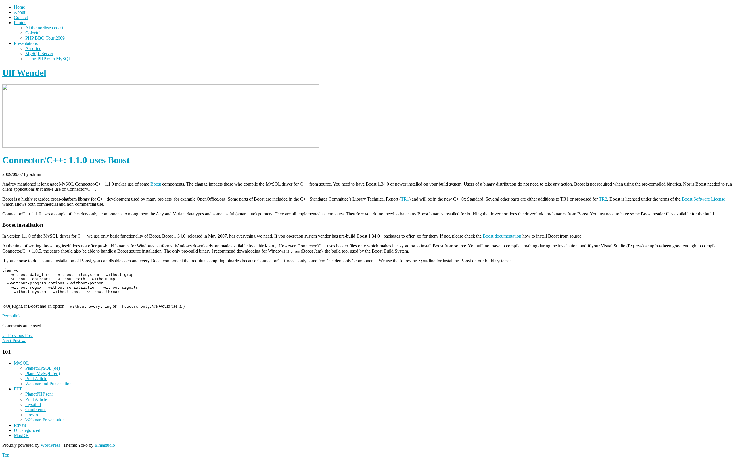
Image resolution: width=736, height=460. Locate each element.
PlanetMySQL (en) (42, 373)
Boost (155, 184)
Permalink (11, 315)
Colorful (33, 32)
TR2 (603, 199)
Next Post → (14, 340)
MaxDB (21, 435)
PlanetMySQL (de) (42, 368)
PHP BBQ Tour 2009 (45, 38)
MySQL (21, 363)
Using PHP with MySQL (48, 58)
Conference (35, 409)
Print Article (36, 378)
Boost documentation (502, 236)
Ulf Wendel (24, 73)
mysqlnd (33, 404)
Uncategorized (27, 430)
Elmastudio (105, 445)
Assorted (33, 48)
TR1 (405, 199)
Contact (21, 17)
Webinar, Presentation (45, 419)
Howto (31, 414)
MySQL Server (39, 53)
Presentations (26, 43)
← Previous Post (17, 335)
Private (20, 425)
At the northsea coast (44, 27)
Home (19, 7)
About (19, 12)
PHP (18, 388)
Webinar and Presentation (48, 383)
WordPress (50, 445)
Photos (20, 22)
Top (5, 455)
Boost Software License (703, 199)
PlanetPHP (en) (39, 394)
